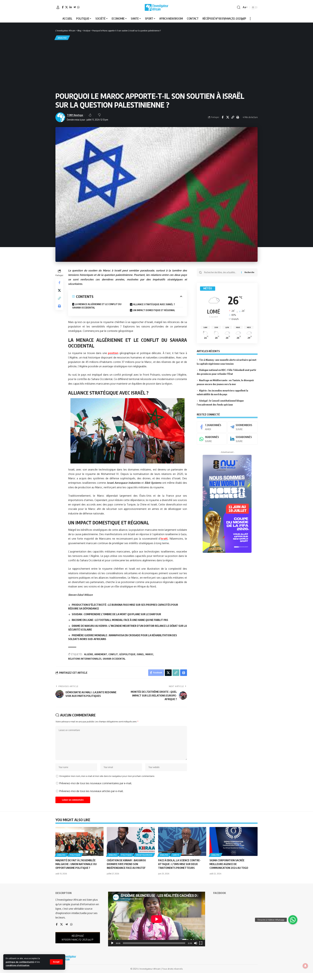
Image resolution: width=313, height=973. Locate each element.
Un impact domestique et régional (154, 310)
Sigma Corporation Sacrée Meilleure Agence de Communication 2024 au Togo (228, 864)
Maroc (149, 654)
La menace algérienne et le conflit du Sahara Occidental (96, 306)
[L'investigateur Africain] (156, 7)
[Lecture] (112, 943)
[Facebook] (62, 7)
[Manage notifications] (305, 965)
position (113, 353)
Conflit (113, 654)
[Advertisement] (156, 65)
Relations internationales (84, 658)
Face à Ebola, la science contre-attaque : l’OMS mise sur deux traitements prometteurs (179, 864)
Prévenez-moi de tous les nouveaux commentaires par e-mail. (95, 783)
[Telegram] (74, 7)
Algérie (88, 654)
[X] (66, 7)
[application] (156, 919)
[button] (56, 962)
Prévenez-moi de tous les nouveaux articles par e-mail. (91, 791)
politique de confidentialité (20, 962)
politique (75, 855)
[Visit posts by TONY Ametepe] (60, 117)
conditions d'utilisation (17, 965)
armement (100, 654)
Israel (140, 654)
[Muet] (195, 943)
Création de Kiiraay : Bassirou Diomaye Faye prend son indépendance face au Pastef (126, 864)
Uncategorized (144, 855)
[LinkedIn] (71, 7)
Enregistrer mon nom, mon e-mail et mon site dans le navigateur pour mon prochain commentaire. (107, 776)
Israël (164, 538)
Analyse (62, 38)
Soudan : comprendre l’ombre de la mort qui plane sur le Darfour (116, 614)
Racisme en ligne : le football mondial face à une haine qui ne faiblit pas (120, 620)
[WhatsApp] (78, 7)
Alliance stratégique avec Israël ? (154, 304)
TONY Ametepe (75, 115)
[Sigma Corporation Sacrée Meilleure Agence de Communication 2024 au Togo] (233, 841)
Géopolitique (127, 654)
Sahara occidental (114, 658)
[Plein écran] (200, 943)
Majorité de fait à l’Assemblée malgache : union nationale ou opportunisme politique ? (76, 864)
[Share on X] (227, 117)
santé (176, 855)
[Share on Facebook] (222, 117)
